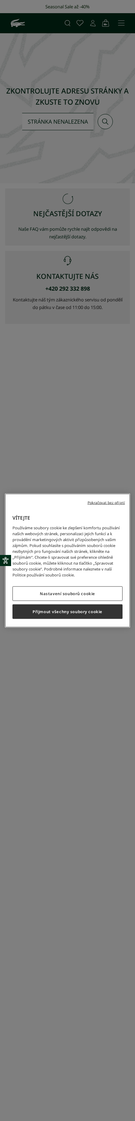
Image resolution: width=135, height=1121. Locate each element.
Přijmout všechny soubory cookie (67, 611)
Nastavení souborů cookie (67, 593)
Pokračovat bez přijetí (106, 502)
